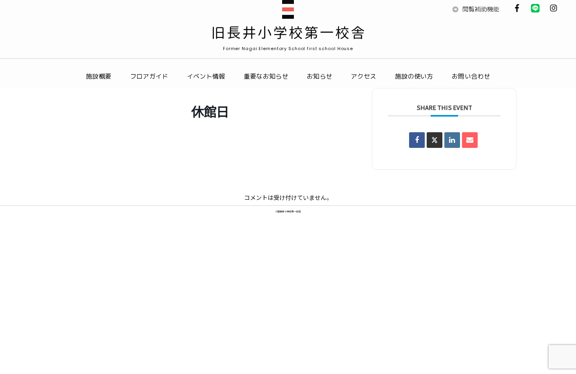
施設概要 (98, 76)
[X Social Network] (434, 140)
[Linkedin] (452, 140)
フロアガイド (149, 76)
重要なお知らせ (266, 76)
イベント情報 (206, 76)
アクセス (363, 76)
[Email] (470, 140)
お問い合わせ (471, 76)
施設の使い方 (414, 76)
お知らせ (319, 76)
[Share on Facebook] (417, 140)
